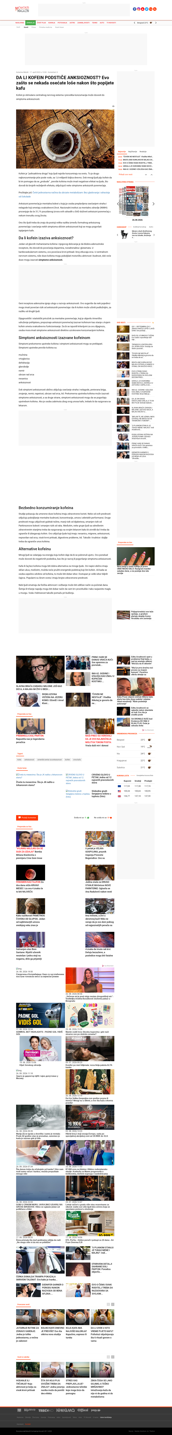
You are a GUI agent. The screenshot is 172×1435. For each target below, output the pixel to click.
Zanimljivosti (83, 23)
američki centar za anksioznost (50, 756)
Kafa (19, 756)
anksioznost (29, 756)
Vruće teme (22, 764)
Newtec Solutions (140, 1427)
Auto (102, 23)
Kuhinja (51, 23)
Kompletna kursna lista (145, 775)
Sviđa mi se (80, 814)
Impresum (20, 1420)
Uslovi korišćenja (106, 1414)
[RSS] (153, 322)
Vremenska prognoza (127, 734)
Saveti (26, 27)
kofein (67, 756)
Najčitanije (132, 152)
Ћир (150, 9)
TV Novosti (111, 23)
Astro (72, 23)
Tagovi (20, 750)
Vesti (18, 27)
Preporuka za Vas (24, 714)
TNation (152, 1427)
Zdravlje (31, 23)
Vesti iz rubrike (23, 1353)
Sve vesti (121, 323)
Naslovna (19, 23)
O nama (95, 1414)
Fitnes (33, 27)
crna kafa (77, 756)
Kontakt (28, 1420)
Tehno (94, 23)
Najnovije (122, 152)
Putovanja (62, 23)
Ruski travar (59, 27)
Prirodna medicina (45, 27)
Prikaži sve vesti (125, 174)
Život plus (41, 23)
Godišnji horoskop (139, 227)
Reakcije (143, 152)
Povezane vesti (23, 1301)
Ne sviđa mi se (101, 814)
